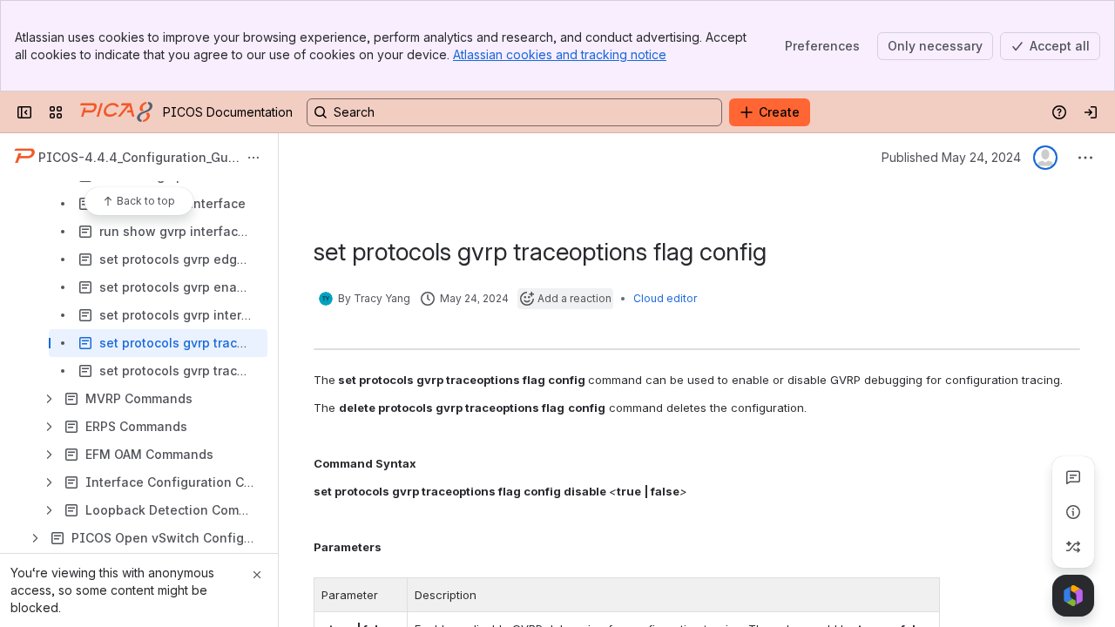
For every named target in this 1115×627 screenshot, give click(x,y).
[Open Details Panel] (1073, 512)
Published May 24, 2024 (951, 157)
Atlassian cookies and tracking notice (559, 54)
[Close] (257, 574)
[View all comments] (1073, 477)
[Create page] (1073, 547)
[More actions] (253, 157)
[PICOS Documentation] (116, 112)
